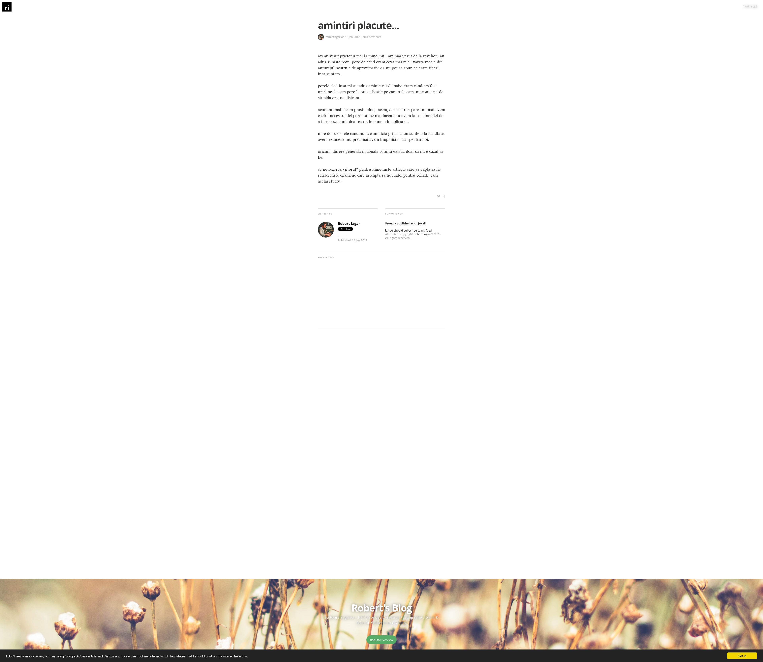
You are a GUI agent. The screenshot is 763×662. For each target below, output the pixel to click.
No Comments (372, 37)
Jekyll (422, 223)
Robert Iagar (422, 234)
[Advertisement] (381, 290)
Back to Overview (381, 640)
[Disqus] (381, 391)
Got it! (742, 655)
